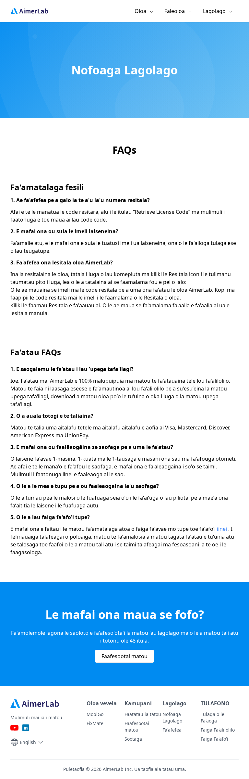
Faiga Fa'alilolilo (218, 730)
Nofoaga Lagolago (172, 717)
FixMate (95, 723)
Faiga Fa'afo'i (214, 739)
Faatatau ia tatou (142, 714)
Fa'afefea (172, 730)
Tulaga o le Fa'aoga (212, 717)
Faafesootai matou (124, 656)
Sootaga (133, 739)
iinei (222, 528)
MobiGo (95, 714)
